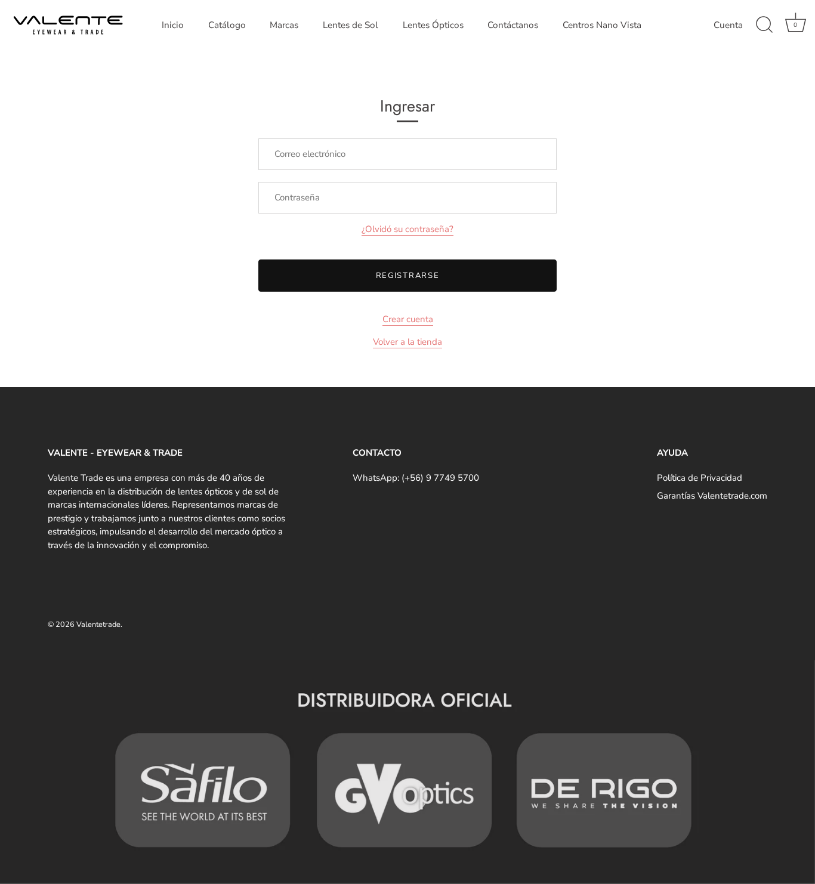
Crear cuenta (407, 319)
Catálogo (227, 25)
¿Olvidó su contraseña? (407, 229)
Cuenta (728, 25)
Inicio (173, 25)
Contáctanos (512, 25)
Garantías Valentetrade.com (712, 496)
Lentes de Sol (350, 25)
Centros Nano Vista (602, 25)
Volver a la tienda (407, 342)
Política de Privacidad (699, 478)
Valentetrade (98, 624)
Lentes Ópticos (433, 25)
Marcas (284, 25)
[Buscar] (764, 25)
